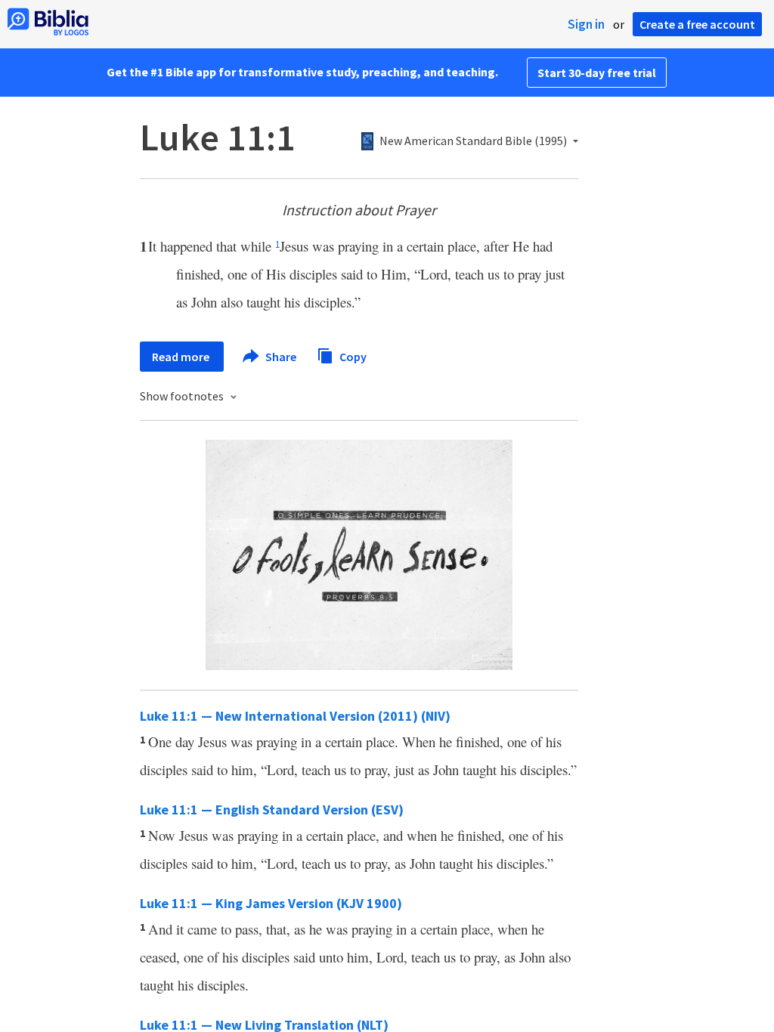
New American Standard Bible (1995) (473, 141)
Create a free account (697, 24)
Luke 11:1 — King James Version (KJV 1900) (271, 903)
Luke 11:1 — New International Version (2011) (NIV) (295, 716)
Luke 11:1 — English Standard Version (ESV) (272, 809)
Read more (182, 356)
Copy (352, 356)
